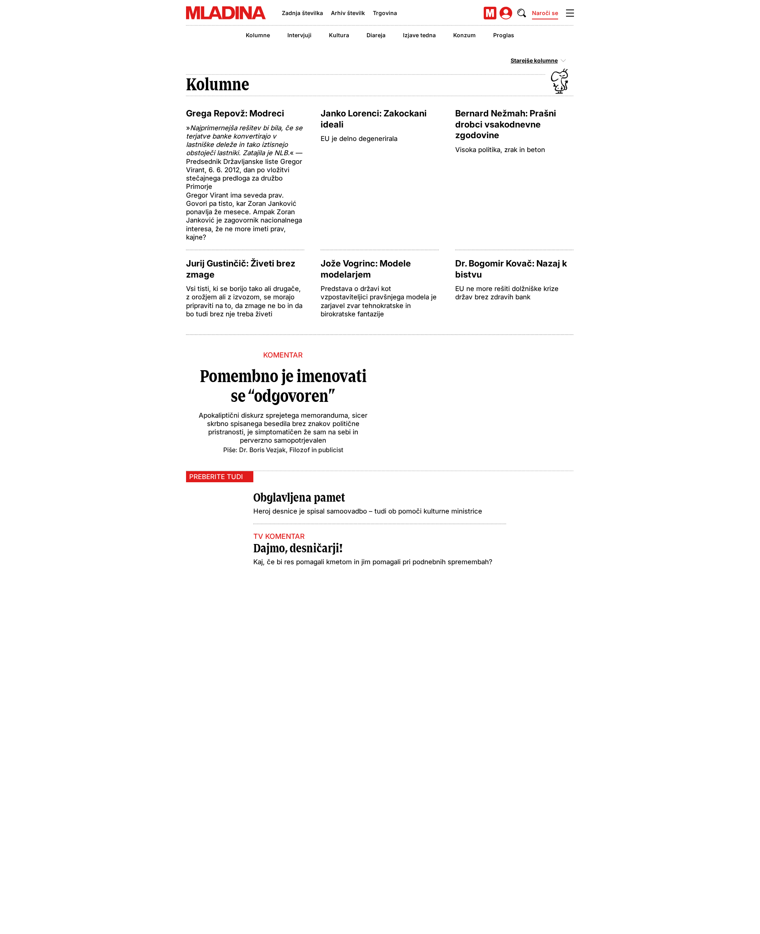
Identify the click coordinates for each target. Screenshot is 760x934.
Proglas (503, 35)
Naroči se (545, 13)
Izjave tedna (419, 35)
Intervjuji (299, 35)
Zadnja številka (302, 13)
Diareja (376, 35)
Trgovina (385, 13)
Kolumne (258, 35)
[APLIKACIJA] (490, 13)
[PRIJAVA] (506, 13)
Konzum (464, 35)
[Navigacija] (570, 13)
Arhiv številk (348, 13)
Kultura (339, 35)
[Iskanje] (521, 13)
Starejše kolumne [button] (534, 60)
